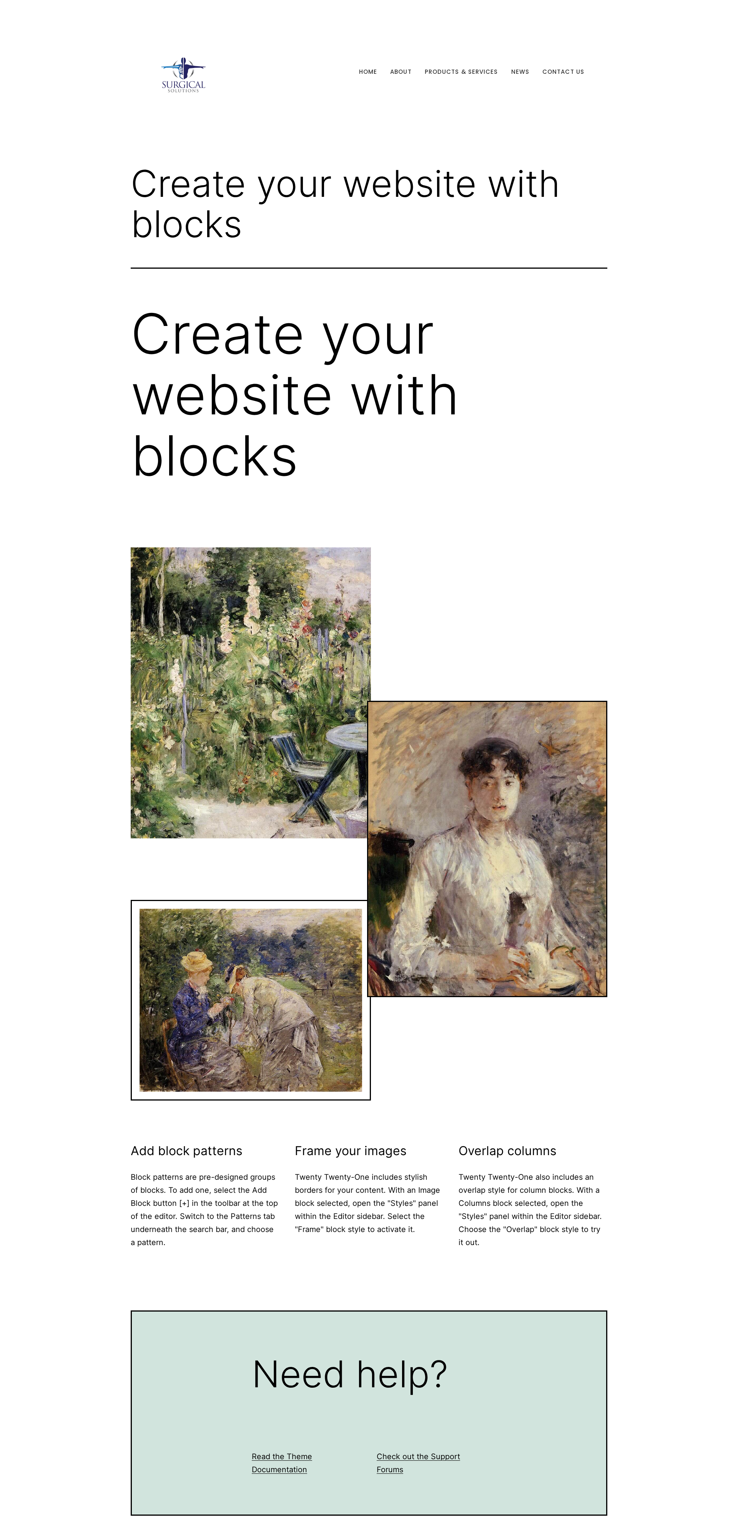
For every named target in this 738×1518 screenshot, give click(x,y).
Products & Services (461, 72)
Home (368, 72)
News (520, 72)
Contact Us (563, 72)
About (401, 72)
